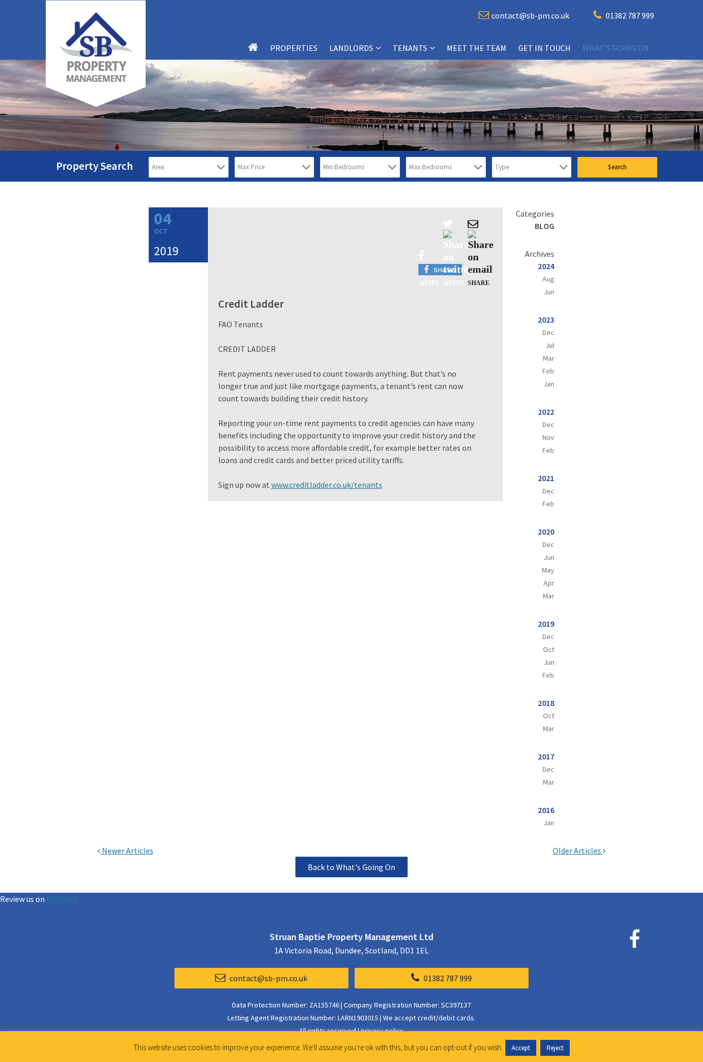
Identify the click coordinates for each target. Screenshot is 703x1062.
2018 (546, 703)
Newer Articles (126, 850)
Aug (548, 279)
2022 (546, 411)
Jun (548, 291)
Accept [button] (521, 1047)
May (548, 570)
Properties (294, 48)
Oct (548, 649)
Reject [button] (555, 1047)
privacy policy (382, 1030)
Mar (548, 358)
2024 (546, 266)
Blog (544, 226)
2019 (546, 623)
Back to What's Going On (351, 867)
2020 (546, 531)
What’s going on (616, 48)
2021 (546, 478)
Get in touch (544, 48)
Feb (548, 371)
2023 (546, 319)
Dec (548, 332)
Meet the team (476, 48)
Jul (550, 345)
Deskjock (62, 899)
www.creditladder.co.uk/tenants (326, 485)
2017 (546, 756)
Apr (548, 583)
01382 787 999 (629, 15)
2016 (546, 810)
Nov (548, 437)
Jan (548, 383)
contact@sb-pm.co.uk (530, 15)
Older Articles (578, 850)
